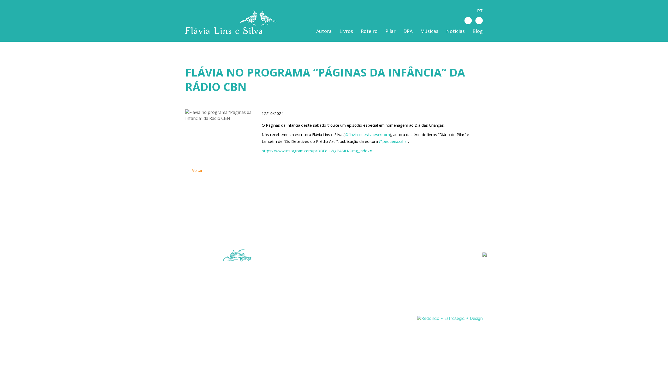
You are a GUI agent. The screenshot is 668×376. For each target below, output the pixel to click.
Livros (346, 31)
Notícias (455, 31)
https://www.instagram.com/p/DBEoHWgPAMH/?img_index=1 (318, 150)
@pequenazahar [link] (393, 141)
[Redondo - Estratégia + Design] (450, 318)
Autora (324, 31)
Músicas (429, 31)
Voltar (197, 170)
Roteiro (369, 31)
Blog (478, 31)
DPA (408, 31)
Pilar (390, 31)
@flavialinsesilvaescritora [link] (367, 134)
